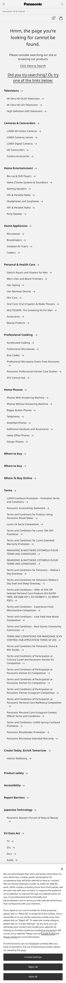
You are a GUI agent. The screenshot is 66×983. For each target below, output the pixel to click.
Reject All (33, 966)
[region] (33, 923)
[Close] (62, 869)
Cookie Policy (48, 933)
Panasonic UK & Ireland (14, 11)
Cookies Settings (32, 957)
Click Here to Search (33, 66)
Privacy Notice (10, 936)
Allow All (33, 976)
